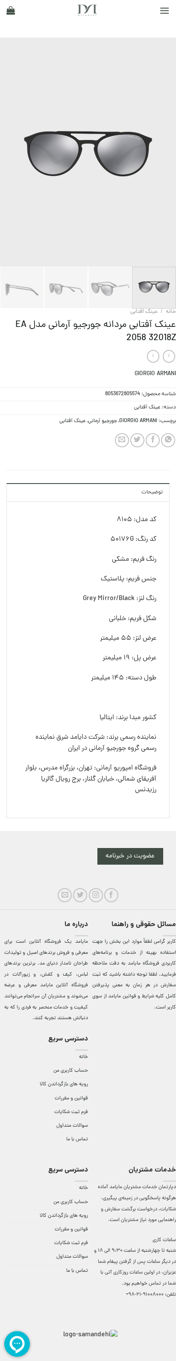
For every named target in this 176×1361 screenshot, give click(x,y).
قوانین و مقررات (71, 1098)
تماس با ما (77, 1139)
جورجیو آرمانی (102, 421)
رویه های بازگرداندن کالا (64, 1084)
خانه (171, 311)
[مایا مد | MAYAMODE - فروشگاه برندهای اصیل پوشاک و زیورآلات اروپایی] (87, 10)
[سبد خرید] (10, 10)
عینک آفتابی (144, 311)
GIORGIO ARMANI (155, 374)
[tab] (88, 492)
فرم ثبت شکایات (71, 1112)
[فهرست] (164, 10)
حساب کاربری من (70, 1071)
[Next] (8, 152)
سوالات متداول (72, 1126)
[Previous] (162, 152)
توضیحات (152, 492)
